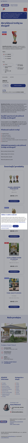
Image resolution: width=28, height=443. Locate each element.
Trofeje (17, 384)
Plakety (17, 389)
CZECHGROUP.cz (5, 437)
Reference (4, 384)
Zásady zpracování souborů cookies (6, 394)
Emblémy (18, 390)
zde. (19, 125)
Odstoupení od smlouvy (7, 389)
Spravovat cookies (5, 228)
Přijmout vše (15, 226)
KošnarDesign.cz (12, 436)
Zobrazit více (15, 17)
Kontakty (4, 396)
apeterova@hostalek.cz (17, 412)
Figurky (17, 387)
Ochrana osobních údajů (7, 392)
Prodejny (4, 383)
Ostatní (17, 392)
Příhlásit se (4, 1)
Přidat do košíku (18, 85)
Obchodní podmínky (6, 387)
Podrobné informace (21, 222)
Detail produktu (14, 201)
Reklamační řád (5, 390)
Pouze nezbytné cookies (6, 226)
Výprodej (18, 394)
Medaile (17, 386)
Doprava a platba (5, 386)
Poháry (17, 383)
